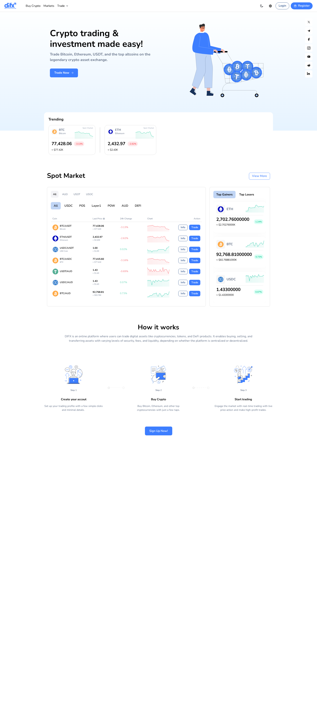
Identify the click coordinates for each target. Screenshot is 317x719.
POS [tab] (82, 206)
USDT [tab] (77, 194)
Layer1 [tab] (96, 206)
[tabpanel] (158, 246)
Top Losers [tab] (246, 195)
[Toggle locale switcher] (270, 5)
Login (282, 6)
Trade (194, 227)
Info (183, 227)
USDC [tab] (89, 194)
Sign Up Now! (158, 431)
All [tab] (54, 194)
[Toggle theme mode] (261, 5)
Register (304, 6)
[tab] (66, 176)
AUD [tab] (65, 194)
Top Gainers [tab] (224, 195)
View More (259, 176)
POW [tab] (111, 206)
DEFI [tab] (138, 206)
